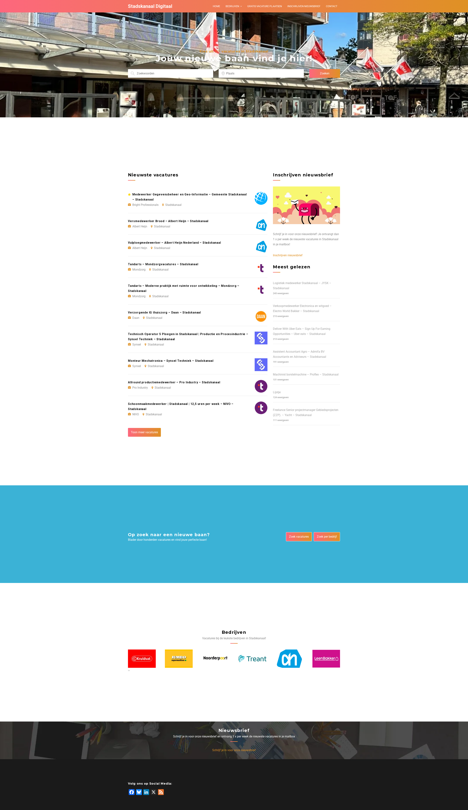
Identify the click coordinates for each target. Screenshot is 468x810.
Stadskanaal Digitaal (150, 6)
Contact (331, 6)
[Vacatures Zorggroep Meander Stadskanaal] (326, 659)
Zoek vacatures (299, 536)
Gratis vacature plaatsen (264, 6)
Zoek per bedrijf (327, 536)
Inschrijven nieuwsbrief (303, 6)
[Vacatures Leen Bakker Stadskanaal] (289, 659)
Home (216, 6)
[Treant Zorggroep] (215, 658)
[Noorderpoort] (179, 659)
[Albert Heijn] (252, 658)
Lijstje (277, 392)
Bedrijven (232, 6)
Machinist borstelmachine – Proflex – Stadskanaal (306, 374)
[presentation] (128, 670)
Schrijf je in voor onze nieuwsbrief (234, 750)
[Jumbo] (142, 659)
